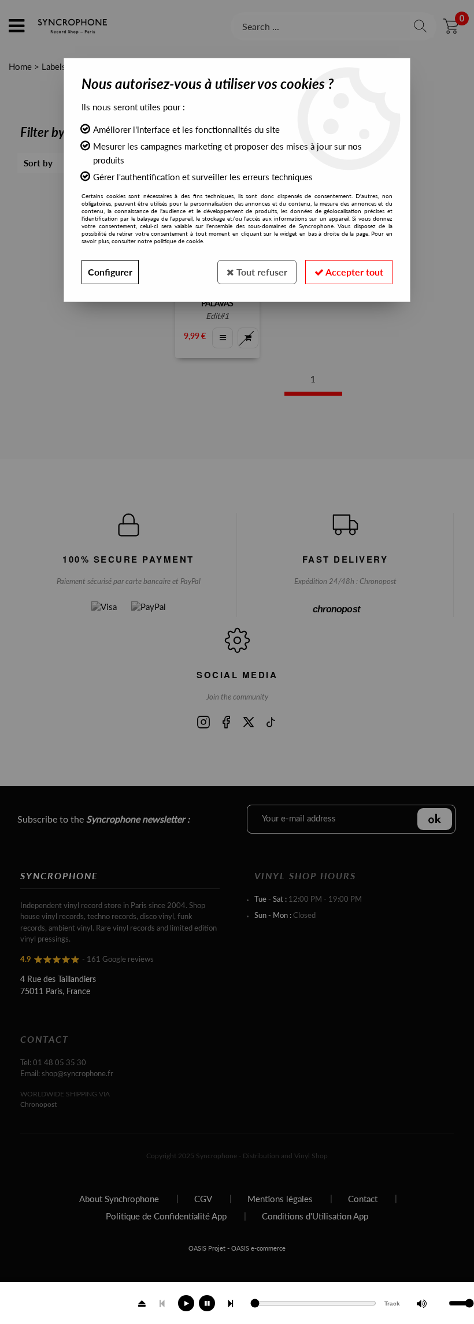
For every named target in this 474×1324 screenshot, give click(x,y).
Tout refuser (260, 271)
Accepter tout (353, 271)
